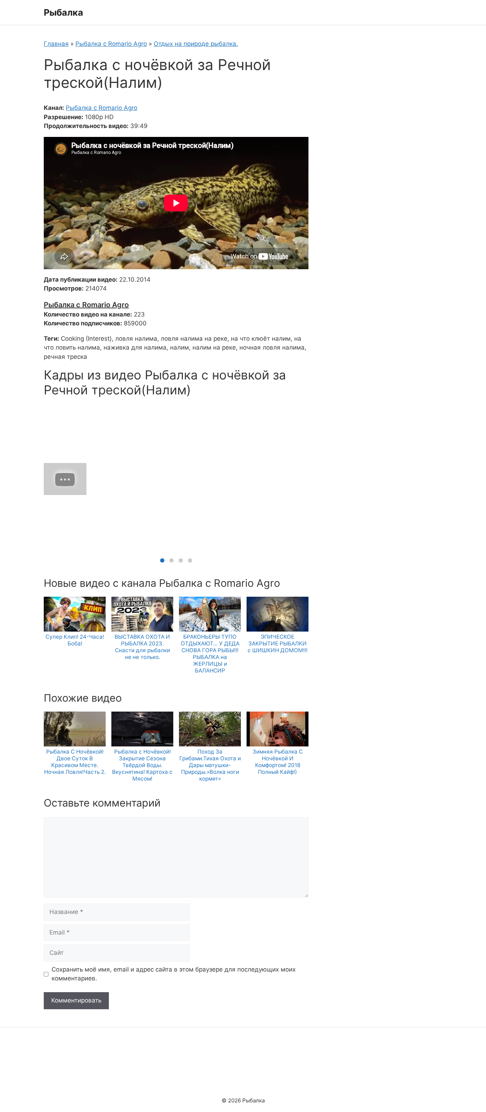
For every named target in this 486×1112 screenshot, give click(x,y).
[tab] (162, 560)
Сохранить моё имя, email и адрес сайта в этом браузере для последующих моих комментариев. (174, 974)
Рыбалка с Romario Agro (111, 43)
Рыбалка (63, 12)
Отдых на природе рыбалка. (196, 43)
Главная (56, 43)
